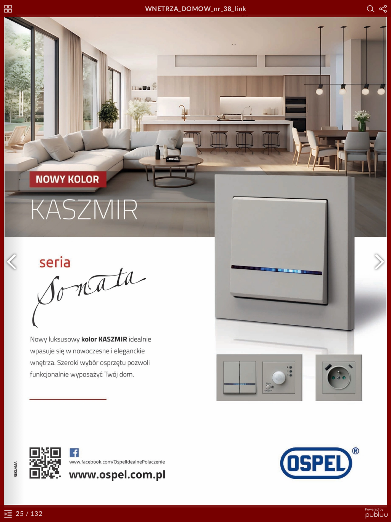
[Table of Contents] (8, 513)
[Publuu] (376, 513)
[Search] (370, 8)
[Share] (383, 8)
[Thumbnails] (8, 8)
